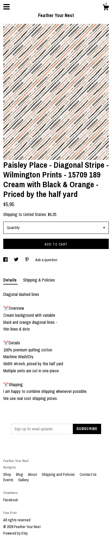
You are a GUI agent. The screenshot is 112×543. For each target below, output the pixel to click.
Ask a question (46, 259)
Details (10, 280)
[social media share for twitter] (16, 259)
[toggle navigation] (6, 6)
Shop (7, 474)
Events (8, 479)
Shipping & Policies (39, 280)
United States (34, 214)
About (33, 474)
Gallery (23, 479)
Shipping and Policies (59, 474)
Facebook (10, 499)
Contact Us (88, 474)
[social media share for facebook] (5, 259)
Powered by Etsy (15, 533)
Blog (20, 474)
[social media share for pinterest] (27, 259)
